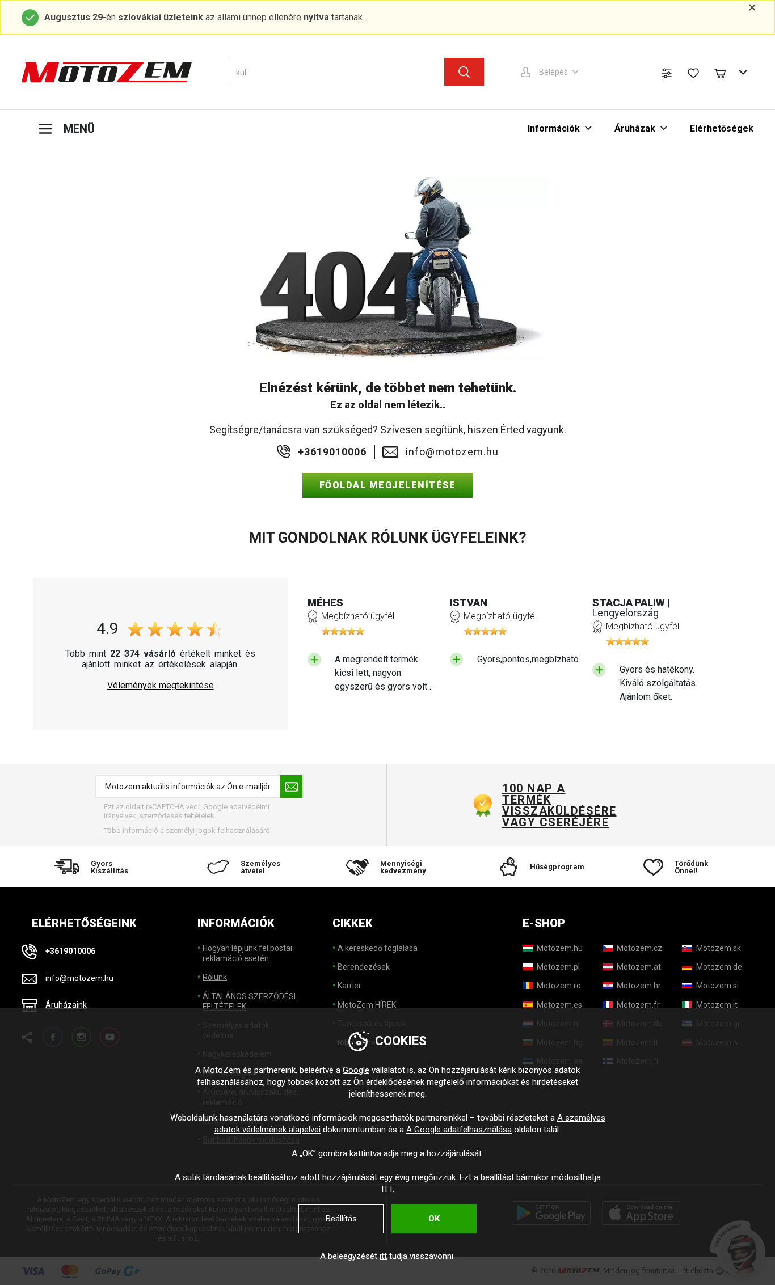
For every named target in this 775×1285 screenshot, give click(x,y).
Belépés (553, 72)
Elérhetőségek (721, 128)
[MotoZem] (106, 72)
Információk (554, 128)
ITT (387, 1189)
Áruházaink (66, 1004)
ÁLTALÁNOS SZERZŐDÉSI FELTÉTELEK (249, 1001)
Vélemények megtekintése (160, 685)
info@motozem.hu (452, 452)
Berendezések (364, 966)
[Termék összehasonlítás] (667, 73)
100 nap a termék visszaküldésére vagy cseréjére (559, 805)
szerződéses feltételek (177, 815)
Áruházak (634, 128)
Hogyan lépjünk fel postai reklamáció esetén (247, 953)
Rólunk (215, 977)
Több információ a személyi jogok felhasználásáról (188, 830)
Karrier (349, 985)
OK (434, 1219)
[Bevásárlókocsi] (725, 72)
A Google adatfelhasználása (459, 1130)
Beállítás (341, 1219)
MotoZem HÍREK (367, 1004)
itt (383, 1256)
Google (356, 1070)
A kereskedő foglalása (378, 948)
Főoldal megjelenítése (387, 485)
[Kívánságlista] (693, 73)
